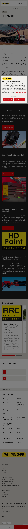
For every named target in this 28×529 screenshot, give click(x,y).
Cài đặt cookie (14, 96)
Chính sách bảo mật (21, 92)
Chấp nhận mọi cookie (19, 99)
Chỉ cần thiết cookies (8, 99)
